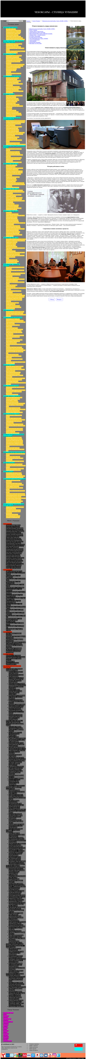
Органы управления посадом (11, 385)
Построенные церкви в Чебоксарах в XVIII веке (16, 288)
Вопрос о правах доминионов (17, 786)
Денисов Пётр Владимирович (14, 540)
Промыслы (9, 75)
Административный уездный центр (12, 317)
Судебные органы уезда (12, 354)
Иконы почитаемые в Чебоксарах (15, 468)
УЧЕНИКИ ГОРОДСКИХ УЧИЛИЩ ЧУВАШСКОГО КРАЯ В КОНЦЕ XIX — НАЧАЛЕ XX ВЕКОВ (15, 946)
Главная (28, 21)
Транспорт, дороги (11, 243)
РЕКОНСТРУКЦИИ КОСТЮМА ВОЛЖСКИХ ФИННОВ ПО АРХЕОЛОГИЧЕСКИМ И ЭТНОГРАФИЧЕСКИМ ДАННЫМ (17, 893)
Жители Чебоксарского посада (14, 439)
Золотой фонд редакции (34, 42)
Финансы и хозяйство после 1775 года (14, 352)
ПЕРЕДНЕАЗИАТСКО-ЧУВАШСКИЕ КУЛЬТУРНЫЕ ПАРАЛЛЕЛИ (15, 974)
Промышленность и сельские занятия (14, 149)
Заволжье (8, 660)
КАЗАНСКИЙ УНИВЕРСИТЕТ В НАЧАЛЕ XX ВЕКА (14, 788)
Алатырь (5, 1035)
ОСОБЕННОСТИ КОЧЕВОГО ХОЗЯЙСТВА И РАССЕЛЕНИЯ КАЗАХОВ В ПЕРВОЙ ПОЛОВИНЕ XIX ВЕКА (17, 797)
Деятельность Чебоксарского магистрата (14, 392)
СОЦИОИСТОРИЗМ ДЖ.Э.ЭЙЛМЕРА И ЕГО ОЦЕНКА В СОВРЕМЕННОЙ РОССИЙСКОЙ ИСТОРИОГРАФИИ (17, 739)
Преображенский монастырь (13, 368)
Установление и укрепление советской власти (13, 124)
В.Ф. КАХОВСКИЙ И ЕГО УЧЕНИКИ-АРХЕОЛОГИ (15, 859)
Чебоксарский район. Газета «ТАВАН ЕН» (15, 616)
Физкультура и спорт (11, 263)
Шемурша (6, 1036)
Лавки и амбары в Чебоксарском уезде (14, 405)
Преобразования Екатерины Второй (15, 350)
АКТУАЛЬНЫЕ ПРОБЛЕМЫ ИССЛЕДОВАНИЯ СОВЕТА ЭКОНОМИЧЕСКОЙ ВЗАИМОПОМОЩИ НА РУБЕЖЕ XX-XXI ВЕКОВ (17, 966)
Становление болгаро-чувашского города (15, 49)
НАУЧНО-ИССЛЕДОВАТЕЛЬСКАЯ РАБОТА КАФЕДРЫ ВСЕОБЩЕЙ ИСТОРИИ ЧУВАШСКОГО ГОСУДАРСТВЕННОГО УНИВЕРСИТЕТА (17, 762)
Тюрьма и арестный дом (12, 100)
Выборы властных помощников (14, 329)
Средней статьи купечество (13, 510)
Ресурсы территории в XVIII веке (14, 313)
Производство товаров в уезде (14, 443)
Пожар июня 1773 (10, 304)
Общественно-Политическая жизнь (15, 252)
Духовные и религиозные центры (15, 461)
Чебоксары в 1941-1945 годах (11, 189)
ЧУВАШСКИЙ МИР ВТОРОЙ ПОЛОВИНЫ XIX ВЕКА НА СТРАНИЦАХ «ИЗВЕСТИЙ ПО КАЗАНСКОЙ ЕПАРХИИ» (16, 1003)
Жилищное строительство (13, 226)
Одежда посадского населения (14, 474)
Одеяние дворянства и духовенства (15, 476)
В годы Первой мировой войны (14, 38)
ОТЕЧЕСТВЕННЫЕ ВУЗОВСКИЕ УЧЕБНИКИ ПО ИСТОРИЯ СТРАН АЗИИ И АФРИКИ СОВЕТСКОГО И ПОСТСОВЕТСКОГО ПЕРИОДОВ (17, 750)
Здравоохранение (11, 251)
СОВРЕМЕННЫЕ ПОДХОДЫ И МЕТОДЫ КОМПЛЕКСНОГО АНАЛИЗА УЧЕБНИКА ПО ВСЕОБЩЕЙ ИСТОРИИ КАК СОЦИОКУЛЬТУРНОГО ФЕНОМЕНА (16, 770)
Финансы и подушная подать (13, 331)
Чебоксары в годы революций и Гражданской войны (11, 118)
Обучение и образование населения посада (15, 491)
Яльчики (5, 1039)
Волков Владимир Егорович (13, 533)
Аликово (5, 1017)
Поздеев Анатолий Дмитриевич (14, 561)
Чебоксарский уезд (8, 310)
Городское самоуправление (13, 81)
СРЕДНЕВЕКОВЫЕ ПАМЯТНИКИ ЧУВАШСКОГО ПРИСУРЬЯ (17, 897)
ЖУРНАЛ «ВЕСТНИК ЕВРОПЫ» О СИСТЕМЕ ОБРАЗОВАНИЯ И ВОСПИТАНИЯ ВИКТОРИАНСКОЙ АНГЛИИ (15, 723)
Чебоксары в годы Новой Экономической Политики (14, 146)
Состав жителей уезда (12, 328)
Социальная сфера (11, 116)
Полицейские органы (11, 79)
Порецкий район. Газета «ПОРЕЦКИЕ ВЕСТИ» (16, 607)
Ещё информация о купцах (13, 516)
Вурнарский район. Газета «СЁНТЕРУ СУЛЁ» (15, 579)
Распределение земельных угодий (15, 311)
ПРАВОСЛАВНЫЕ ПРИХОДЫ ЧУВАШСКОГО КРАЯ (16, 971)
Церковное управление (12, 82)
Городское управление (12, 394)
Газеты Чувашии (7, 570)
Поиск (5, 21)
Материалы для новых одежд (14, 473)
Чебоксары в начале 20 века (13, 36)
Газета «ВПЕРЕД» (10, 621)
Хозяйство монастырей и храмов (14, 366)
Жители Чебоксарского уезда (13, 418)
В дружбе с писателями (34, 36)
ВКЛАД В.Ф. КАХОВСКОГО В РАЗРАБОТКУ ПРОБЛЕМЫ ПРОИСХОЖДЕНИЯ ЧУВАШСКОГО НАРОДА (16, 855)
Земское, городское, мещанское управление (14, 106)
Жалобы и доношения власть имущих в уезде (16, 345)
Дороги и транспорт (11, 180)
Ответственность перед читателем (37, 32)
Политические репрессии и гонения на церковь (15, 185)
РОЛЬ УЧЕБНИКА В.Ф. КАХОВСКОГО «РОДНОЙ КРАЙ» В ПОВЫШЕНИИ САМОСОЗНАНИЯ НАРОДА (17, 810)
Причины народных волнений (14, 347)
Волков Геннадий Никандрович (14, 534)
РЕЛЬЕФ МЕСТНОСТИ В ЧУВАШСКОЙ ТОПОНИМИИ (16, 637)
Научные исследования (12, 220)
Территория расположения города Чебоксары (15, 268)
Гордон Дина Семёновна (12, 537)
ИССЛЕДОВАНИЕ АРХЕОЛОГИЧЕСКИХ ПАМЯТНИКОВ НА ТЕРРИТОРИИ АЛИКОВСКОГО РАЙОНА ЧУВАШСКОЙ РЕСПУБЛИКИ (17, 922)
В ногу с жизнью (33, 30)
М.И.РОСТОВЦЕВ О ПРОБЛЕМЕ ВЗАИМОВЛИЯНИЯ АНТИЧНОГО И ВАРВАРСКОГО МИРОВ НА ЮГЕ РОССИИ (17, 686)
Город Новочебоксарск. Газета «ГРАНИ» (14, 604)
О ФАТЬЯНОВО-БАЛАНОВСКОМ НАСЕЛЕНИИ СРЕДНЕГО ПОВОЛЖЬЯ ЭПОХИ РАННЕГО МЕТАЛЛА (17, 909)
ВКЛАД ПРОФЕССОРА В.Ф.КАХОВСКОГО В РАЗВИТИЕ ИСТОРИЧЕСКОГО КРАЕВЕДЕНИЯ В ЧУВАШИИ (17, 835)
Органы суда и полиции (12, 98)
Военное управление (11, 101)
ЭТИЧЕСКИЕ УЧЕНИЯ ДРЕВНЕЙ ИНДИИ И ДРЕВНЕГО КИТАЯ (17, 705)
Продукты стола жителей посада (14, 477)
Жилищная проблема (11, 246)
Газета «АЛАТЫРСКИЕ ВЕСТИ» (14, 571)
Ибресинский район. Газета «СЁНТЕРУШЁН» (13, 582)
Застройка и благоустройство (14, 115)
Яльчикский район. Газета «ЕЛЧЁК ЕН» (15, 626)
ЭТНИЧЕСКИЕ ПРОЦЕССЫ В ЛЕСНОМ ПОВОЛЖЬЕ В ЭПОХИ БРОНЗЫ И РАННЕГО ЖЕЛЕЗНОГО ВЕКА (17, 871)
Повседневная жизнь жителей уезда (15, 495)
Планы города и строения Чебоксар (15, 295)
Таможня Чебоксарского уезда (14, 397)
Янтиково (6, 1030)
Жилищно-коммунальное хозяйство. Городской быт (15, 223)
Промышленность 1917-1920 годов (15, 132)
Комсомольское (7, 1041)
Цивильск (6, 1023)
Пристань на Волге (11, 97)
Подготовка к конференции (16, 778)
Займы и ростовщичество (13, 411)
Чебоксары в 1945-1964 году (10, 211)
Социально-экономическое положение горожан (13, 68)
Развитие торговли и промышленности (11, 285)
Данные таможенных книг (13, 399)
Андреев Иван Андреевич (13, 527)
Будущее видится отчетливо (35, 37)
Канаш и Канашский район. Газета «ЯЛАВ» (15, 585)
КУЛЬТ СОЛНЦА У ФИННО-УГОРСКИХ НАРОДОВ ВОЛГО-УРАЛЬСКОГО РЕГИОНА (16, 984)
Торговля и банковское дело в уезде (15, 409)
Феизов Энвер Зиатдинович (13, 567)
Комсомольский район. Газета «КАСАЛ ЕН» (14, 589)
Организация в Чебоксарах (13, 33)
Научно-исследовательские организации (13, 160)
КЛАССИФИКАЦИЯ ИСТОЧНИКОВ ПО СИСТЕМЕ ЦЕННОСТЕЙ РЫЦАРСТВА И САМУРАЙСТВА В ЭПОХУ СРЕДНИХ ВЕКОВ (16, 679)
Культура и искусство (11, 138)
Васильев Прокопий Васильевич (14, 530)
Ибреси (5, 1032)
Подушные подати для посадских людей (15, 445)
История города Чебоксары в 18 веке (16, 498)
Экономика (9, 109)
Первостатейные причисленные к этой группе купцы (15, 507)
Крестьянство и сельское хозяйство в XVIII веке (16, 315)
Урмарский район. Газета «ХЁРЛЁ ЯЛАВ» (15, 610)
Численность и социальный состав (15, 64)
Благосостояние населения (13, 153)
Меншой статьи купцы (12, 514)
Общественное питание (12, 230)
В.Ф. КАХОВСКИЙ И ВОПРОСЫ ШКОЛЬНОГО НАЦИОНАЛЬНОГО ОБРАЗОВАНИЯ (17, 840)
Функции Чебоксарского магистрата (15, 390)
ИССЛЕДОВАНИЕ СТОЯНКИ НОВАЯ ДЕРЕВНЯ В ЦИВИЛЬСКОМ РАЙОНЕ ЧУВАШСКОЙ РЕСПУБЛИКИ (16, 915)
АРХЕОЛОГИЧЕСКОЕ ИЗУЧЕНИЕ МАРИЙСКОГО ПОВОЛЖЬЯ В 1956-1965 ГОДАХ (17, 904)
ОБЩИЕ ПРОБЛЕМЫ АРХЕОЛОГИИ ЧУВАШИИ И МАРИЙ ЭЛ (16, 880)
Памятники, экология (11, 242)
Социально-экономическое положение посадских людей (13, 435)
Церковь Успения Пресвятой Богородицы (13, 291)
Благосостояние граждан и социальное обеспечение (13, 232)
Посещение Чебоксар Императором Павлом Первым (15, 362)
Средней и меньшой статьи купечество (13, 512)
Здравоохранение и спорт (13, 143)
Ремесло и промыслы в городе (11, 414)
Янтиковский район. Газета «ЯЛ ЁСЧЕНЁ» (14, 629)
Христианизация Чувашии (13, 374)
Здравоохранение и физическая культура (14, 155)
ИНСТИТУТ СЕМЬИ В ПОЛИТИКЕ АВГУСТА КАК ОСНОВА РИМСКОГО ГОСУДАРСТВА (15, 692)
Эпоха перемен (32, 41)
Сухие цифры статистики (12, 486)
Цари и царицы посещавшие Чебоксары (13, 356)
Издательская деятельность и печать (14, 140)
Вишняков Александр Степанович (15, 531)
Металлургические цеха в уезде (14, 428)
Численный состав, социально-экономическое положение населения (14, 61)
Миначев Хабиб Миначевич (13, 556)
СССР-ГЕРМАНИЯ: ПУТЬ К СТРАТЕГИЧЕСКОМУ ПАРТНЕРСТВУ (15, 734)
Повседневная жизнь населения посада (14, 488)
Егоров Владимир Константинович (15, 544)
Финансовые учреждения (12, 104)
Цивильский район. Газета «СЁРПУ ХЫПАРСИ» (15, 613)
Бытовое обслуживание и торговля (15, 229)
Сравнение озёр (10, 661)
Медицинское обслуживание (13, 88)
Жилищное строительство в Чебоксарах (13, 174)
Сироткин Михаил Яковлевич (14, 562)
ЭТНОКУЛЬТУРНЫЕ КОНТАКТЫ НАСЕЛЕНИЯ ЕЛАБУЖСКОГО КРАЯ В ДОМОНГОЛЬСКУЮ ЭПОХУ (17, 979)
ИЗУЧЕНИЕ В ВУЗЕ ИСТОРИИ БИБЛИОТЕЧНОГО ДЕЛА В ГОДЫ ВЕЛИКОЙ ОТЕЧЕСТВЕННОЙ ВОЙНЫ (16, 827)
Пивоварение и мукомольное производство (14, 421)
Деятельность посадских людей (14, 442)
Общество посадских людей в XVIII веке (15, 450)
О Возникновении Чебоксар (13, 47)
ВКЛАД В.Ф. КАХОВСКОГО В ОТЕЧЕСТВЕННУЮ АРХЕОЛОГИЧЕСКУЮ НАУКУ (16, 673)
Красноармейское (8, 1022)
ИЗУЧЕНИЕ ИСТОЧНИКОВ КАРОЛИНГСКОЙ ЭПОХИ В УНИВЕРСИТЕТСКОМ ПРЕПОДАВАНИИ (16, 717)
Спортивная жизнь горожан (13, 502)
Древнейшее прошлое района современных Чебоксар (14, 44)
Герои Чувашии (7, 524)
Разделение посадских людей (14, 437)
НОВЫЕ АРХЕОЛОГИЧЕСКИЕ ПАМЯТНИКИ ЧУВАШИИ (16, 936)
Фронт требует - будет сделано (14, 198)
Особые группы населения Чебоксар (15, 273)
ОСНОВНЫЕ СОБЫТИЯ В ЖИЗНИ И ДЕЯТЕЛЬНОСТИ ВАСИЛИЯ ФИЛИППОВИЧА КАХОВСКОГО (17, 863)
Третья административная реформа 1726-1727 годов (15, 322)
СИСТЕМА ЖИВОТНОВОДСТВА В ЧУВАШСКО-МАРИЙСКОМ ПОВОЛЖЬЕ (17, 988)
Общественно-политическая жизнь (15, 39)
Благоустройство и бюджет (13, 227)
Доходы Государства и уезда (13, 499)
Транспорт (9, 212)
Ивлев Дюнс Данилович (12, 547)
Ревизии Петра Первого (12, 277)
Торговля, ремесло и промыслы (11, 396)
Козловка (5, 1025)
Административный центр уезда (12, 76)
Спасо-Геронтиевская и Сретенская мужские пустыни (15, 370)
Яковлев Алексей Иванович (13, 568)
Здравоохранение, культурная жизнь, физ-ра (14, 235)
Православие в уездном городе (14, 501)
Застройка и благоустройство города (16, 239)
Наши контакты (33, 1047)
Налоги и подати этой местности (15, 320)
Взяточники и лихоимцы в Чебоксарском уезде (13, 342)
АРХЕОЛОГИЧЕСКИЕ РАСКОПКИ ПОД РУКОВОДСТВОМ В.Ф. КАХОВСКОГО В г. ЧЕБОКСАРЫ (17, 849)
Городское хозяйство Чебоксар (14, 172)
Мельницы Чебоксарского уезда (14, 424)
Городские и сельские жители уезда (15, 493)
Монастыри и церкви (9, 365)
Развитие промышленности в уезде (15, 419)
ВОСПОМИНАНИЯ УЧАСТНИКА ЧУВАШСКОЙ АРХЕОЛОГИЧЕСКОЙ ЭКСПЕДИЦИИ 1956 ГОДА (17, 941)
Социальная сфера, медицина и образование (14, 84)
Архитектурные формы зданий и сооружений (14, 458)
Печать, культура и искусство (14, 162)
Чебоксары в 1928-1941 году (10, 163)
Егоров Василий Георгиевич (13, 543)
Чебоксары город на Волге (10, 27)
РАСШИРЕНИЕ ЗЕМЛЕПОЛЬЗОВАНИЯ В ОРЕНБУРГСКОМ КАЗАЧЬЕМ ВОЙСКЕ (16, 821)
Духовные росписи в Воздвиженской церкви (16, 466)
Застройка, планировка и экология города (15, 282)
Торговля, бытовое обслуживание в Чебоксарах (15, 248)
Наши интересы (33, 1050)
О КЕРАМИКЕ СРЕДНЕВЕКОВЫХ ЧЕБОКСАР (17, 933)
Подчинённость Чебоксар (13, 319)
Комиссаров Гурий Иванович (14, 553)
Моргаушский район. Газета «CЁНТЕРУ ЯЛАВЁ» (13, 601)
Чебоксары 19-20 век (8, 94)
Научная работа (10, 203)
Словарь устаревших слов (13, 517)
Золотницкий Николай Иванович (15, 546)
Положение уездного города (13, 496)
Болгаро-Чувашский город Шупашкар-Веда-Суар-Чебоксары (13, 41)
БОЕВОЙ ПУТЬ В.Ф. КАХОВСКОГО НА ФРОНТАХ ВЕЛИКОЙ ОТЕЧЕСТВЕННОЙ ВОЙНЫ (17, 845)
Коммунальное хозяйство (13, 152)
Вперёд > (59, 299)
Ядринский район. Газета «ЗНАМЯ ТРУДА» (15, 623)
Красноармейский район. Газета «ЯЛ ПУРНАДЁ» (15, 592)
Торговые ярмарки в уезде (13, 408)
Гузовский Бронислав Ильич (13, 538)
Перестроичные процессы (13, 254)
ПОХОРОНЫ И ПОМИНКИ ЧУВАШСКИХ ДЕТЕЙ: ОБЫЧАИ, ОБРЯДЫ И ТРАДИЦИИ (17, 993)
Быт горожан (9, 92)
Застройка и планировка (12, 57)
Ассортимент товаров (12, 400)
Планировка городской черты (14, 294)
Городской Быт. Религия (12, 261)
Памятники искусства (9, 462)
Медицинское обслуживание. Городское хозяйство (13, 208)
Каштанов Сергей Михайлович (14, 552)
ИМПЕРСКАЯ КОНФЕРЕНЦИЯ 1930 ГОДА (16, 776)
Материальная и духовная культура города (15, 454)
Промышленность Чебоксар (13, 32)
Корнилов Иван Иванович (13, 555)
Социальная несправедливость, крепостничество (14, 430)
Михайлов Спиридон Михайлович (15, 558)
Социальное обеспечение (13, 87)
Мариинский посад (8, 1013)
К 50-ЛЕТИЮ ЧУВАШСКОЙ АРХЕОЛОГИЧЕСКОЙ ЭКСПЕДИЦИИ (15, 866)
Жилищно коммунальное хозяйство (15, 240)
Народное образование (12, 89)
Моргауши (6, 1016)
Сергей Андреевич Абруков (13, 525)
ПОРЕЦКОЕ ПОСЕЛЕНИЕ (15, 931)
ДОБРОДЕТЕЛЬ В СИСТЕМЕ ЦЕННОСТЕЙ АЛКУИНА (16, 708)
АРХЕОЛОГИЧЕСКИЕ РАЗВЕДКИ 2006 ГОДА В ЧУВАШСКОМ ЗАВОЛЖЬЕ (17, 928)
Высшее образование (11, 218)
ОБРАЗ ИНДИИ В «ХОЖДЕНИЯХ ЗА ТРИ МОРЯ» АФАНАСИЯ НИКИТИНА (17, 697)
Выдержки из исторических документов (13, 275)
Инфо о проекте (33, 1045)
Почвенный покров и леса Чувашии (15, 657)
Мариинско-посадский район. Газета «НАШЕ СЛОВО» (16, 598)
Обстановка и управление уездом (15, 335)
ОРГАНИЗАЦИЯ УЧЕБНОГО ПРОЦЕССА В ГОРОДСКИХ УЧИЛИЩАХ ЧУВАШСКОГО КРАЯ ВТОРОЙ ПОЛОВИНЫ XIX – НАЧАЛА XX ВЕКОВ (17, 959)
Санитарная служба (11, 178)
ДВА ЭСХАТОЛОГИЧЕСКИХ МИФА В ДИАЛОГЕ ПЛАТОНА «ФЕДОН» (16, 701)
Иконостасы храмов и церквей (14, 464)
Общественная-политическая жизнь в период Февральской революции (15, 121)
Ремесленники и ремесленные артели (14, 416)
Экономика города (11, 70)
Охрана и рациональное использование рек (12, 663)
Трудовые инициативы (12, 214)
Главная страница (34, 1044)
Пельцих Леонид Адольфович (14, 559)
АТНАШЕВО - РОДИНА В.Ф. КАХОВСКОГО (13, 831)
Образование (9, 202)
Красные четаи (7, 1019)
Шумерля (5, 1020)
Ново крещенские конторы (13, 372)
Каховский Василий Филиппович (14, 550)
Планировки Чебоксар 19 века (14, 298)
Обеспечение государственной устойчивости (14, 333)
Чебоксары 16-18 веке (12, 52)
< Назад (51, 299)
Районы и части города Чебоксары (15, 297)
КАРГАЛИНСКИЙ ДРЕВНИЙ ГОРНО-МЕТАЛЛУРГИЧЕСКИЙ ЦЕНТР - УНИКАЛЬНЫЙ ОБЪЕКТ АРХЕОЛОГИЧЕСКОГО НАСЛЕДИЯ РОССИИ (17, 886)
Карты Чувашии (7, 632)
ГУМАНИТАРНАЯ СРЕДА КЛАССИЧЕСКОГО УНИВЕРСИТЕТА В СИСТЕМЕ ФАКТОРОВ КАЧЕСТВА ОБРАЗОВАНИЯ (16, 951)
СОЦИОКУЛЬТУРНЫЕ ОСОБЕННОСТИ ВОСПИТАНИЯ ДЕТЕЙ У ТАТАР (17, 792)
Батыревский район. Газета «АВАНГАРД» (13, 576)
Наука (7, 258)
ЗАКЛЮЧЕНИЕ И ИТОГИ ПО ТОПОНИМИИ (13, 651)
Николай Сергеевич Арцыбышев (14, 528)
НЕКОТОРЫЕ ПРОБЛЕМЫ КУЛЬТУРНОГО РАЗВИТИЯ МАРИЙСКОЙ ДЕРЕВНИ (16, 815)
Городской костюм (8, 471)
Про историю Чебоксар (12, 35)
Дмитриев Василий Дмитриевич (14, 541)
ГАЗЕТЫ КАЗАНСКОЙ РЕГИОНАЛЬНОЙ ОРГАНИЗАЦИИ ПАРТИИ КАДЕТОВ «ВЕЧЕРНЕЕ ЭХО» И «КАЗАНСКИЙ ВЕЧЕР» (16, 803)
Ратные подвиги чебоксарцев (14, 199)
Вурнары (5, 1027)
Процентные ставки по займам (14, 412)
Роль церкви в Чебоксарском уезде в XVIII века (16, 383)
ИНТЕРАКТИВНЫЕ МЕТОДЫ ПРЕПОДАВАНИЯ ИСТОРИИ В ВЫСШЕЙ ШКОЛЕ (16, 744)
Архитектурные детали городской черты (14, 452)
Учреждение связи (11, 103)
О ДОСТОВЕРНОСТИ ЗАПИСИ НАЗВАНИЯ (14, 634)
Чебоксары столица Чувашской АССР (16, 144)
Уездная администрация (12, 78)
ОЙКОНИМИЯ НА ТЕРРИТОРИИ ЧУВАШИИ (14, 646)
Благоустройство (10, 135)
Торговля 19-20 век (11, 110)
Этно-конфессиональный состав (14, 66)
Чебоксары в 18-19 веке (9, 54)
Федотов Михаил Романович (13, 565)
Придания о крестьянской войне (14, 348)
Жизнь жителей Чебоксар (13, 448)
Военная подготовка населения (14, 190)
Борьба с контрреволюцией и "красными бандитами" (14, 127)
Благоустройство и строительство (15, 183)
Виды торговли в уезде (12, 402)
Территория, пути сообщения (14, 55)
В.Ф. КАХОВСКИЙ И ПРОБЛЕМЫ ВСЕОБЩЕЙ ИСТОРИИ (14, 669)
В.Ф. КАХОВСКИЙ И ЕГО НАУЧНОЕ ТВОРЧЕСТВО (12, 666)
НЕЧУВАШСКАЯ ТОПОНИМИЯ (14, 648)
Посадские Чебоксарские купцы (14, 440)
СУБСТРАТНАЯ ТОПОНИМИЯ (13, 649)
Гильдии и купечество (12, 280)
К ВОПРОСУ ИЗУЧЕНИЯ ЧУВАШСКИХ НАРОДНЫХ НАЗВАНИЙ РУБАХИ (15, 997)
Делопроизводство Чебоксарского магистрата (15, 387)
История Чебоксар (11, 29)
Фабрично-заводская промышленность (11, 165)
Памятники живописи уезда (13, 470)
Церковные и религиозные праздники (13, 481)
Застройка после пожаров (13, 306)
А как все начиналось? (34, 39)
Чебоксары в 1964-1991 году (10, 237)
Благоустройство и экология (13, 58)
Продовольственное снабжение (14, 134)
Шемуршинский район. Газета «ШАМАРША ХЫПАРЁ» (14, 619)
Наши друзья (32, 1048)
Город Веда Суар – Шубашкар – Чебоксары (11, 265)
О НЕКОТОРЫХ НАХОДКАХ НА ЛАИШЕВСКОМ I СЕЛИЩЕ (16, 900)
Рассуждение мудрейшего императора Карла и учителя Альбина (16, 712)
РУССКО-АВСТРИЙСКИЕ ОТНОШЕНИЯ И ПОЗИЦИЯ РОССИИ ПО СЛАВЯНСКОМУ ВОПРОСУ (16, 729)
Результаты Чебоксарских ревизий (15, 279)
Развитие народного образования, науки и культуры (15, 256)
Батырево (6, 1038)
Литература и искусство (12, 205)
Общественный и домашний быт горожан (14, 479)
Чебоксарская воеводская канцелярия (13, 337)
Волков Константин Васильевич (14, 536)
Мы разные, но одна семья (35, 43)
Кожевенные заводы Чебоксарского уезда (15, 426)
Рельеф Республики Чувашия (13, 658)
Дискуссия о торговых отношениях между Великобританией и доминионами (14, 782)
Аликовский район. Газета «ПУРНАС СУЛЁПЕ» (15, 573)
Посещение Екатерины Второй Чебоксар (14, 359)
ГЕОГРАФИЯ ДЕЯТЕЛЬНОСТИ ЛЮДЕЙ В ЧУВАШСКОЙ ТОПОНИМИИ (16, 643)
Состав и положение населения (14, 95)
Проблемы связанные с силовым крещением (14, 376)
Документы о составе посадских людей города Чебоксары (13, 504)
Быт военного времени (12, 206)
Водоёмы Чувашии (8, 654)
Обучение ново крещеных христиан (15, 378)
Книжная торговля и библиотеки (14, 91)
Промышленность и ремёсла (13, 73)
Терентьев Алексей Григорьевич (15, 564)
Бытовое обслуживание (12, 112)
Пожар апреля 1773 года (12, 303)
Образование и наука (11, 217)
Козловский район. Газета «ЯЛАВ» (15, 587)
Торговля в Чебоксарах (12, 169)
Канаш (5, 1029)
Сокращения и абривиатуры (16, 1006)
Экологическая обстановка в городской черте (13, 308)
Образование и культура (12, 137)
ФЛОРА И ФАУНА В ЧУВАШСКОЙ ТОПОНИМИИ (14, 640)
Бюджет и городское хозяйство (14, 171)
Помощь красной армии (12, 129)
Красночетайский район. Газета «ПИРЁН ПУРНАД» (14, 595)
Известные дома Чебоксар (13, 456)
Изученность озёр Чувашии (13, 655)
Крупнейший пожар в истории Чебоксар (14, 300)
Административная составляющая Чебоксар (15, 271)
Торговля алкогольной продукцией (15, 403)
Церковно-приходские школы (14, 380)
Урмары (5, 1026)
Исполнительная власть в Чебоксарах (13, 325)
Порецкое (6, 1033)
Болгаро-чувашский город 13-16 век (15, 51)
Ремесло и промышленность (13, 113)
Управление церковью (12, 381)
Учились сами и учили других (36, 31)
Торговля (8, 72)
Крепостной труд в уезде (12, 433)
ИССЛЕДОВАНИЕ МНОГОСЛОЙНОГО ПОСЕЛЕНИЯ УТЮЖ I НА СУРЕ (17, 876)
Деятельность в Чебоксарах (13, 30)
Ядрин (5, 1014)
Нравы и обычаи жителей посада (15, 485)
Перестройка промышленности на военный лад (15, 192)
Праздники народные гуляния (14, 483)
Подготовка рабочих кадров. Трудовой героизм (13, 195)
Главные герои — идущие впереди (37, 35)
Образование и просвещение (14, 158)
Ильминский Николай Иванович (14, 549)
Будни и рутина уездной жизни (14, 340)
